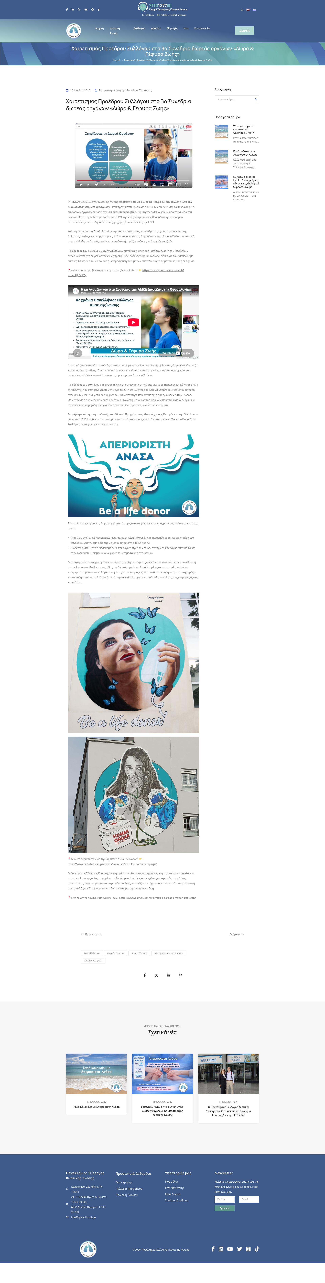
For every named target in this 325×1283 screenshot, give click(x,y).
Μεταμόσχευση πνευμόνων (169, 953)
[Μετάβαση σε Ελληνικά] (254, 9)
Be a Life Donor (92, 953)
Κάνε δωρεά (172, 1194)
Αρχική (99, 28)
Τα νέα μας (145, 90)
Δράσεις (156, 28)
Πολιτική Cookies (127, 1195)
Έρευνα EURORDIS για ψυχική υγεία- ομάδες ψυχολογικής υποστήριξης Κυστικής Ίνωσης (162, 1110)
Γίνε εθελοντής (174, 1188)
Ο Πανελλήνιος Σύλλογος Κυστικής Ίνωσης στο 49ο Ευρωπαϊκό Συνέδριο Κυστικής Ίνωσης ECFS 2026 (228, 1111)
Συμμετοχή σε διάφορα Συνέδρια (118, 90)
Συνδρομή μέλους (176, 1200)
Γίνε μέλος (171, 1181)
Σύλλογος (139, 28)
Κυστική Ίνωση (115, 30)
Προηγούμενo (93, 934)
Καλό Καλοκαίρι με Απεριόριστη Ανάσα (96, 1106)
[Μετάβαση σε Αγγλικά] (248, 9)
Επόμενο (235, 934)
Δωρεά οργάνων (115, 953)
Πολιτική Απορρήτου (129, 1189)
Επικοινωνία (202, 28)
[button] (244, 30)
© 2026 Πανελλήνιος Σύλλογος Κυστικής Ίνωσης (160, 1249)
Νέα (185, 28)
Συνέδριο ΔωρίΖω (93, 960)
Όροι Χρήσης (124, 1182)
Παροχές (172, 28)
